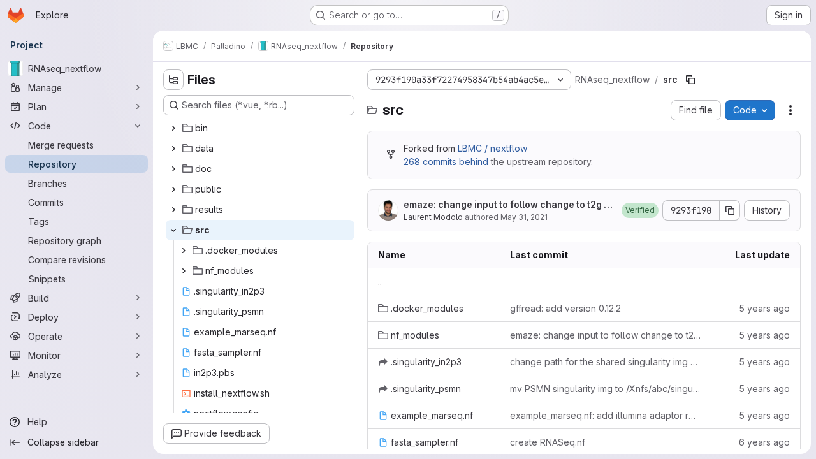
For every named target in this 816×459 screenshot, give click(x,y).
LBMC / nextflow (492, 148)
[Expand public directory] (173, 189)
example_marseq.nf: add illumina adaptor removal (605, 415)
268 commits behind (446, 161)
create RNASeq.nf (547, 442)
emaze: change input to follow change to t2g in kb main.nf (508, 205)
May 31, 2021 (524, 217)
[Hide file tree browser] (173, 79)
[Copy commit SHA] (730, 210)
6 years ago (764, 442)
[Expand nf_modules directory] (183, 271)
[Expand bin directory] (173, 128)
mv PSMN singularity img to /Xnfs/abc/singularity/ (605, 388)
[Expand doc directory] (173, 169)
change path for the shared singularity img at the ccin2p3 (605, 361)
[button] (640, 210)
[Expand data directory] (173, 148)
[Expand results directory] (173, 209)
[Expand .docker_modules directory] (183, 250)
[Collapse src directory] (173, 230)
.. (380, 281)
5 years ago (764, 308)
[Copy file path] (690, 79)
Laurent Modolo (433, 217)
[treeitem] (260, 128)
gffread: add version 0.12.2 (565, 308)
